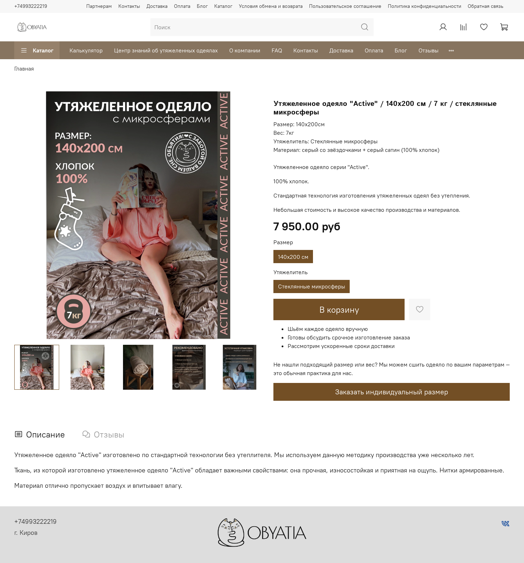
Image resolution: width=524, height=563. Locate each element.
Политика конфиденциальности (424, 6)
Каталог (223, 6)
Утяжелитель (290, 272)
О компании (244, 50)
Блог (202, 6)
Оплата (182, 6)
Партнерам (99, 6)
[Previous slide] (25, 215)
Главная (24, 68)
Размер (283, 242)
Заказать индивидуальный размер (391, 391)
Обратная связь (485, 6)
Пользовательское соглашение (345, 6)
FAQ (277, 50)
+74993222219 (30, 6)
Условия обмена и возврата (271, 6)
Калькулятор (86, 50)
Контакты (129, 6)
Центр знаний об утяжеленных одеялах (166, 50)
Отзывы (428, 50)
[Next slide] (250, 215)
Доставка (157, 6)
